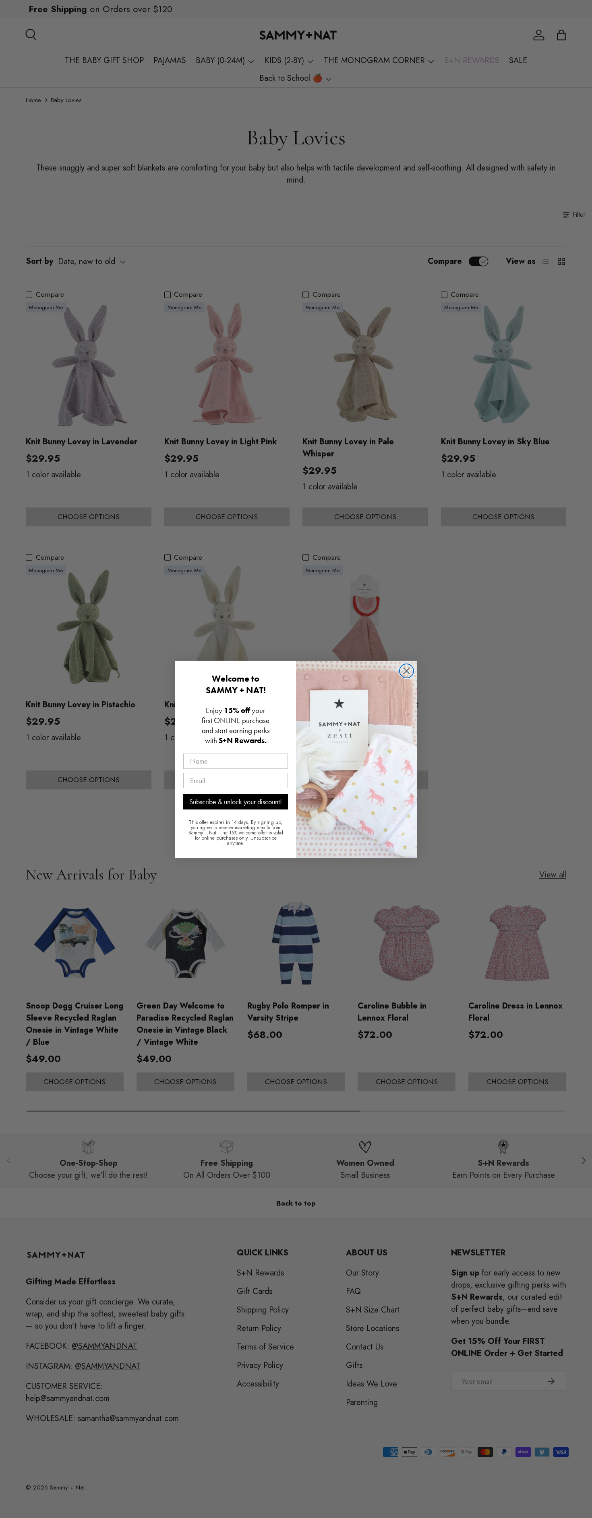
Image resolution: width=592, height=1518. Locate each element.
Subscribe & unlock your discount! (235, 801)
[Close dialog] (406, 671)
